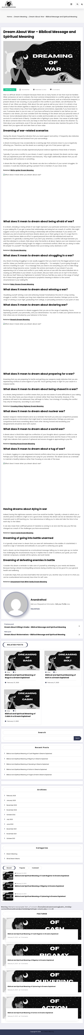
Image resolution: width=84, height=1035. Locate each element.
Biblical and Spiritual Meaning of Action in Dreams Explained (27, 769)
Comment (35, 868)
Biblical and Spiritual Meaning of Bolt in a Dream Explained (60, 676)
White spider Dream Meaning (22, 170)
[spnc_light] (82, 4)
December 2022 (12, 805)
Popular (22, 868)
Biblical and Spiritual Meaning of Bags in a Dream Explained (20, 676)
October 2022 (11, 815)
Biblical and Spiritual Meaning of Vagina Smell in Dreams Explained (29, 775)
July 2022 (10, 819)
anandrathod (25, 89)
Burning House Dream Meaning (22, 444)
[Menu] (71, 4)
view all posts (35, 609)
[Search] (77, 4)
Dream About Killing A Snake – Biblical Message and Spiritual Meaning (35, 627)
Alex (8, 672)
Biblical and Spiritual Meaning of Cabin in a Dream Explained (20, 715)
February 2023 (11, 796)
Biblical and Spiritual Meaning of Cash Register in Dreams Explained (29, 753)
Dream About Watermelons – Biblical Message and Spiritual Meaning (34, 634)
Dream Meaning (9, 89)
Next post (7, 632)
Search (42, 732)
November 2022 (12, 810)
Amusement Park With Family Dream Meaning (28, 582)
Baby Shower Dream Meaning (22, 284)
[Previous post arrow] (79, 626)
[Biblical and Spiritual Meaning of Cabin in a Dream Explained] (22, 699)
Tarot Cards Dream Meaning (21, 533)
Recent (9, 868)
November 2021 (12, 834)
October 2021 (11, 838)
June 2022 (10, 824)
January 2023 (11, 800)
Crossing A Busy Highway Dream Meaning (27, 406)
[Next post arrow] (79, 634)
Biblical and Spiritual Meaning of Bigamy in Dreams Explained (27, 759)
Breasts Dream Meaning (20, 320)
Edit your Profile (60, 604)
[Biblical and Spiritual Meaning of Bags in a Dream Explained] (22, 660)
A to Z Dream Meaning (47, 1031)
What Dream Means (13, 859)
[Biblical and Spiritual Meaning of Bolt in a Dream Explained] (62, 660)
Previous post (9, 624)
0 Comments (56, 89)
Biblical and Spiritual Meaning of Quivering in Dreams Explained (28, 764)
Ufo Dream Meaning (18, 250)
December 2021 (12, 829)
